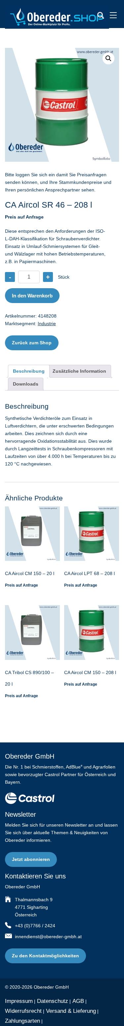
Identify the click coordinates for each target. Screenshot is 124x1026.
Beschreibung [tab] (29, 371)
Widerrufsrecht (23, 1011)
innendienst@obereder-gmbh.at (48, 936)
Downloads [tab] (25, 384)
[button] (108, 58)
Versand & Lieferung (71, 1011)
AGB (78, 1001)
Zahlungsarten (22, 1021)
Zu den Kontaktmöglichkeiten (45, 955)
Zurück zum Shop (32, 342)
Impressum (19, 1001)
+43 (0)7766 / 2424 (35, 925)
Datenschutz (52, 1001)
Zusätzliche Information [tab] (79, 371)
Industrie (47, 323)
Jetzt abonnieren (31, 859)
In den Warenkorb (32, 295)
